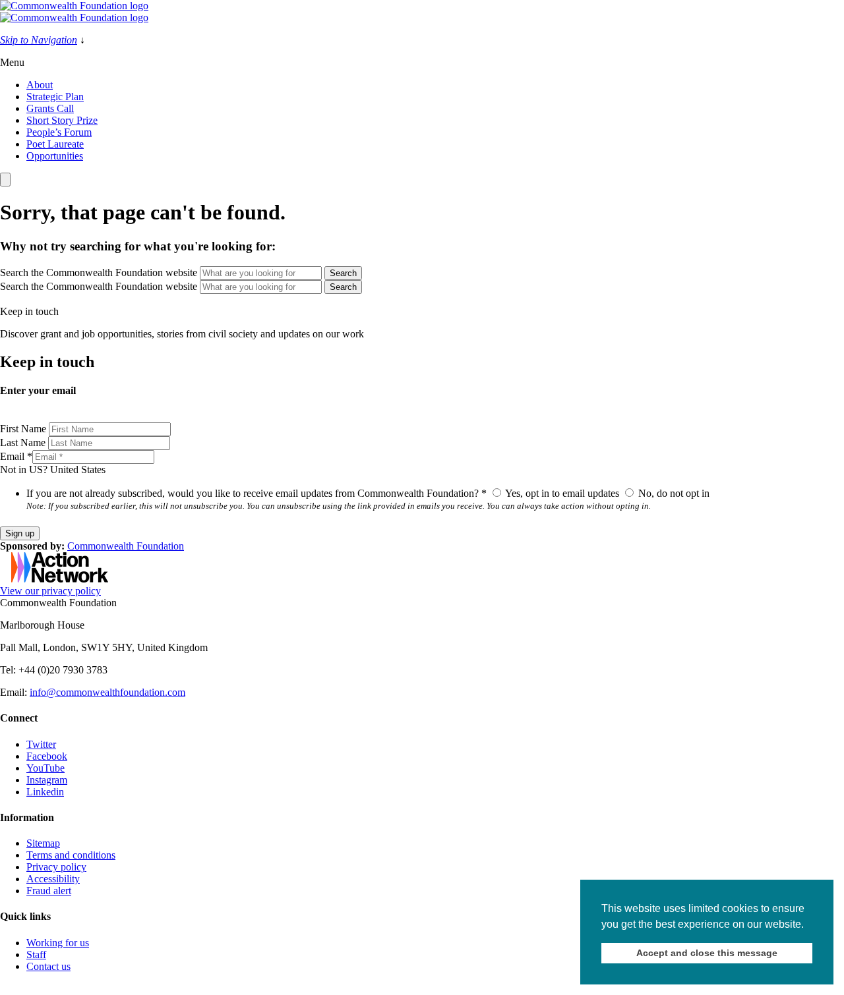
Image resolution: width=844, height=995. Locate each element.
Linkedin (45, 791)
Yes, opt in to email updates (562, 493)
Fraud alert (48, 890)
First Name (24, 428)
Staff (36, 954)
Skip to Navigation (38, 39)
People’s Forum (59, 132)
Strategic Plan (55, 96)
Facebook (46, 756)
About (39, 84)
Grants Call (50, 108)
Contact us (48, 966)
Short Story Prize (62, 120)
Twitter (41, 744)
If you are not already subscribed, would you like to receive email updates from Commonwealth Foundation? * (256, 493)
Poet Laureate (55, 144)
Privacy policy (56, 866)
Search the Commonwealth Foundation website (98, 272)
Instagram (46, 779)
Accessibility (53, 878)
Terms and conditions (70, 855)
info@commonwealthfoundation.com (107, 692)
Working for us (57, 942)
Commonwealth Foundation (125, 546)
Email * (16, 456)
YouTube (45, 768)
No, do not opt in (672, 493)
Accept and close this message (706, 953)
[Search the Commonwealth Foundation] (5, 179)
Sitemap (43, 843)
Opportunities (54, 155)
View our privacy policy (50, 590)
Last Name (24, 442)
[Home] (422, 12)
